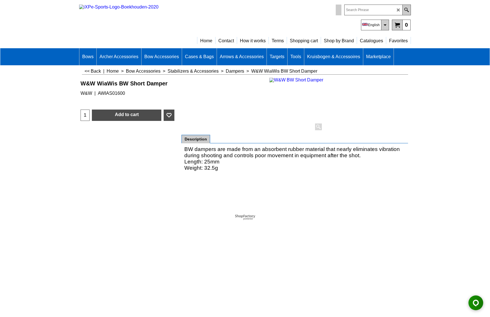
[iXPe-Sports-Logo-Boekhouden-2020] (128, 19)
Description (196, 139)
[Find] (406, 10)
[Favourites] (169, 115)
